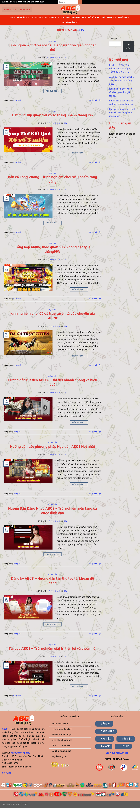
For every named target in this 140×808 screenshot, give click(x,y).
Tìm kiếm (113, 39)
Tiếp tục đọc (52, 91)
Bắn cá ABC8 (23, 17)
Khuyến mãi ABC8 (70, 22)
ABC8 (12, 17)
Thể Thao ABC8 (108, 17)
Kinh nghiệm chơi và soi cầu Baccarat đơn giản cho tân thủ (122, 92)
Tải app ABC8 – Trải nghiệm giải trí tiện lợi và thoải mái (53, 648)
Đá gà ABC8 (50, 17)
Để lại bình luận (95, 100)
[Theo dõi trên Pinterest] (134, 2)
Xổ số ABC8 (123, 17)
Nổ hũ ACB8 (94, 17)
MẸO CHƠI (25, 10)
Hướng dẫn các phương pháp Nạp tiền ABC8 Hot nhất (52, 447)
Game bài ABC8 (79, 17)
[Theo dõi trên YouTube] (136, 2)
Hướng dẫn (10, 10)
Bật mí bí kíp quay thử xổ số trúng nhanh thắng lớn (52, 115)
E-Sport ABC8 (64, 17)
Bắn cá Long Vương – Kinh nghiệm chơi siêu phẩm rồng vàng (122, 112)
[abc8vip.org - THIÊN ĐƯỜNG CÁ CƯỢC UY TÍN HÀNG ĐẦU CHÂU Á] (70, 9)
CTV (81, 30)
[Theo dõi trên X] (129, 2)
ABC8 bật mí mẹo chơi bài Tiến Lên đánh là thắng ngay (121, 80)
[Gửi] (80, 2)
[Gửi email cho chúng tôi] (131, 2)
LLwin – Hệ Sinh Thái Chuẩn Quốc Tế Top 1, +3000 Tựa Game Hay (120, 69)
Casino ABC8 (37, 17)
